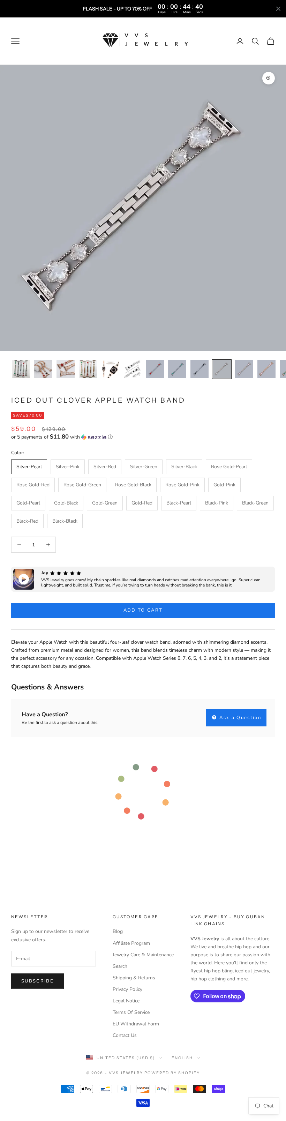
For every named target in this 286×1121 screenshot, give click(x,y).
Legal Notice (126, 1000)
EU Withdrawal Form (136, 1024)
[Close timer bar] (278, 9)
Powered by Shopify (172, 1072)
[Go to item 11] (244, 369)
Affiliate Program (131, 943)
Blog (118, 931)
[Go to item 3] (65, 369)
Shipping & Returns (134, 977)
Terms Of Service (131, 1012)
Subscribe (37, 981)
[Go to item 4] (88, 369)
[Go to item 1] (21, 369)
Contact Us (125, 1035)
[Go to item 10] (222, 369)
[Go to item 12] (266, 369)
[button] (143, 437)
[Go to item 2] (43, 369)
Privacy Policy (127, 989)
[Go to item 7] (155, 369)
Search (120, 966)
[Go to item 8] (177, 369)
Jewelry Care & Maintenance (143, 954)
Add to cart (143, 610)
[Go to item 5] (110, 369)
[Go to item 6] (132, 369)
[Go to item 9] (199, 369)
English (182, 1057)
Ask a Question (239, 718)
